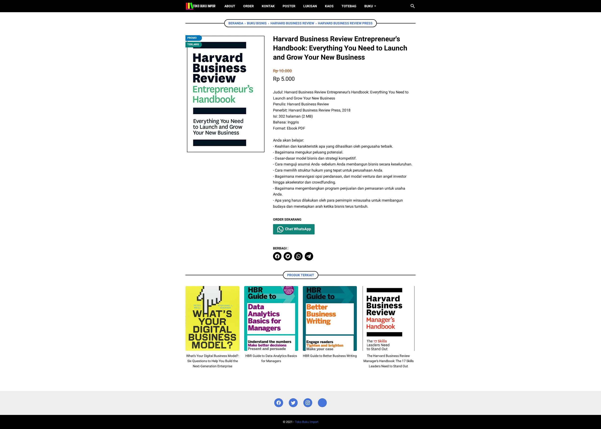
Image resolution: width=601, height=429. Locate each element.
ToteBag (349, 6)
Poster (289, 6)
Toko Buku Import (306, 422)
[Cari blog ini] (413, 6)
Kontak (268, 6)
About (229, 6)
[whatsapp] (298, 256)
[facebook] (277, 256)
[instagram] (307, 402)
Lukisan (310, 6)
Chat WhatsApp (297, 229)
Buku (368, 6)
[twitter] (288, 256)
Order (248, 6)
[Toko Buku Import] (200, 6)
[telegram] (309, 256)
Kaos (329, 6)
